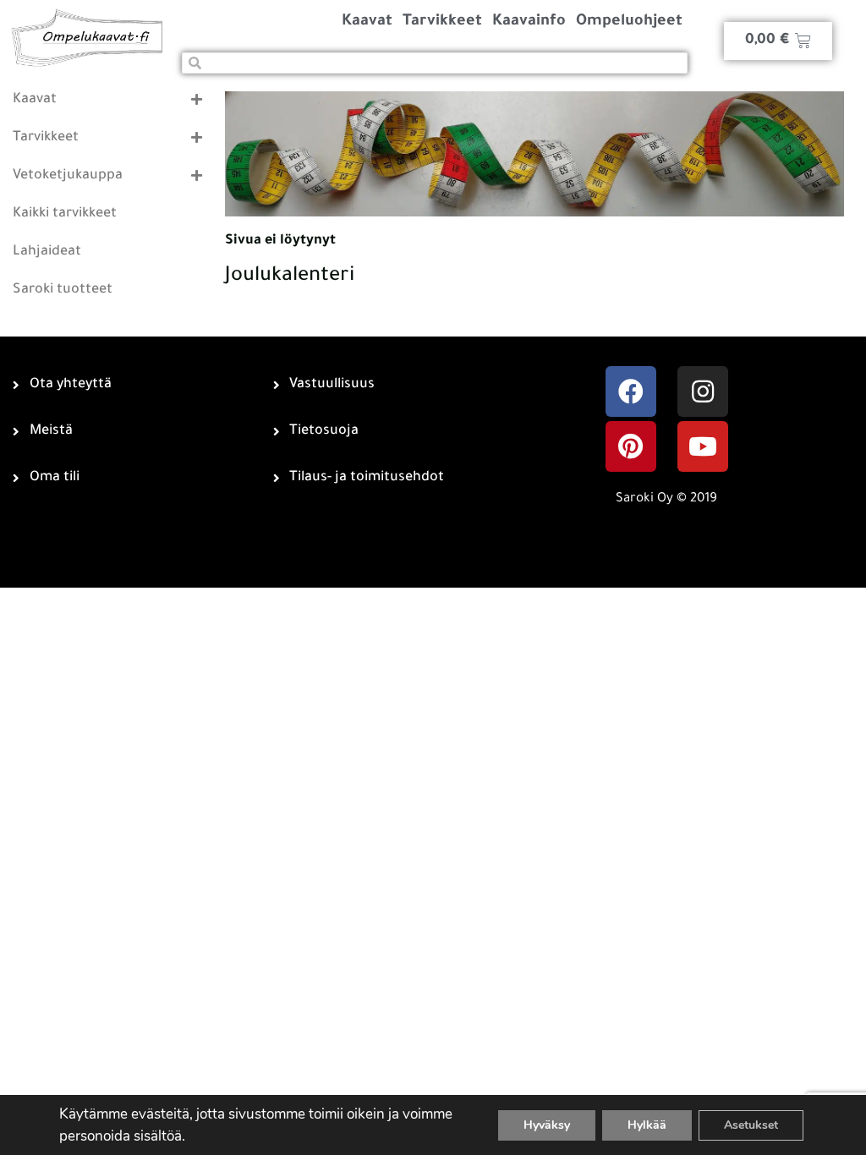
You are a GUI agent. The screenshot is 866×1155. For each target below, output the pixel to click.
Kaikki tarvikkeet (65, 214)
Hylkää (647, 1125)
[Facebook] (631, 391)
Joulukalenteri (289, 276)
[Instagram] (702, 391)
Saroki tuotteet (62, 290)
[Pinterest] (631, 446)
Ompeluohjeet (629, 22)
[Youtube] (702, 446)
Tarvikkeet (442, 22)
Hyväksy (546, 1125)
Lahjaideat (47, 252)
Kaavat (367, 22)
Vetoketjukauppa (68, 175)
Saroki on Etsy (390, 524)
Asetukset (751, 1125)
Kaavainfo (529, 22)
